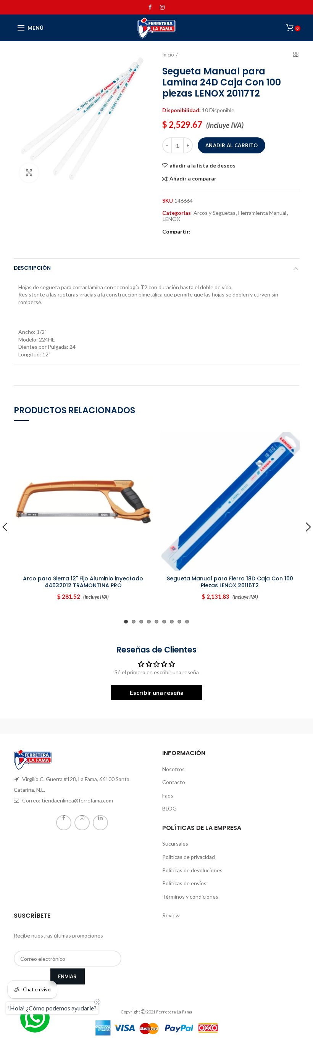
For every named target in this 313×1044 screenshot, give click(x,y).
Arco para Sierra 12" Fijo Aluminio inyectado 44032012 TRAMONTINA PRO (83, 582)
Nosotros (173, 769)
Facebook (150, 7)
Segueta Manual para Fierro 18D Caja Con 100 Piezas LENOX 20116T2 (230, 582)
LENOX (171, 219)
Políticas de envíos (184, 883)
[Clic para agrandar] (29, 172)
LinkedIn (100, 822)
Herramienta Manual (262, 213)
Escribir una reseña (157, 692)
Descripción (32, 268)
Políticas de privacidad (188, 857)
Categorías (176, 213)
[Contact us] (35, 1018)
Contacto (173, 782)
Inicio (168, 55)
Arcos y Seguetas (215, 213)
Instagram (162, 7)
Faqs (167, 795)
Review (171, 915)
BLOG (169, 808)
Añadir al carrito (231, 145)
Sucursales (175, 843)
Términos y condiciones (190, 896)
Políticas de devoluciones (192, 870)
